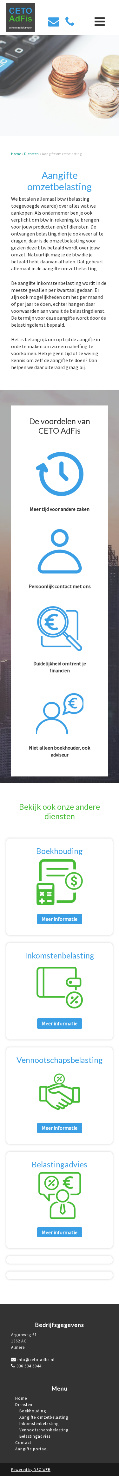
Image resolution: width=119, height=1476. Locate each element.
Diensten (31, 153)
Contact (23, 1442)
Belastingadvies (59, 1164)
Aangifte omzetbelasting (43, 1417)
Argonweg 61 (24, 1334)
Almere (18, 1347)
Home (16, 153)
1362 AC (19, 1341)
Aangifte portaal (31, 1449)
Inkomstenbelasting (59, 955)
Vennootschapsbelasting (60, 1060)
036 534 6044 (29, 1366)
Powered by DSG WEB (30, 1469)
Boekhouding (59, 851)
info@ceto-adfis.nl (35, 1359)
